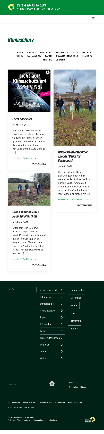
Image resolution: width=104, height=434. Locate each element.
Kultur (74, 305)
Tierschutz (76, 320)
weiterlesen (39, 163)
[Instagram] (52, 383)
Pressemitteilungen (67, 56)
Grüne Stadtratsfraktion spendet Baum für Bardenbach (73, 156)
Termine (47, 59)
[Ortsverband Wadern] (11, 7)
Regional (87, 56)
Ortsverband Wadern (31, 5)
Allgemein (45, 52)
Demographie (62, 52)
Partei (48, 56)
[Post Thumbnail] (29, 90)
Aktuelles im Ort (26, 52)
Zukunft (75, 328)
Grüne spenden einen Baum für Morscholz (25, 214)
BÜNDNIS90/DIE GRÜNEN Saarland (38, 9)
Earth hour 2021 (22, 119)
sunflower (27, 420)
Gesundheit (76, 297)
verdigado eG (52, 420)
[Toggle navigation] (93, 19)
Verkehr (60, 59)
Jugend (19, 56)
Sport (73, 313)
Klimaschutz (34, 56)
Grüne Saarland (82, 52)
